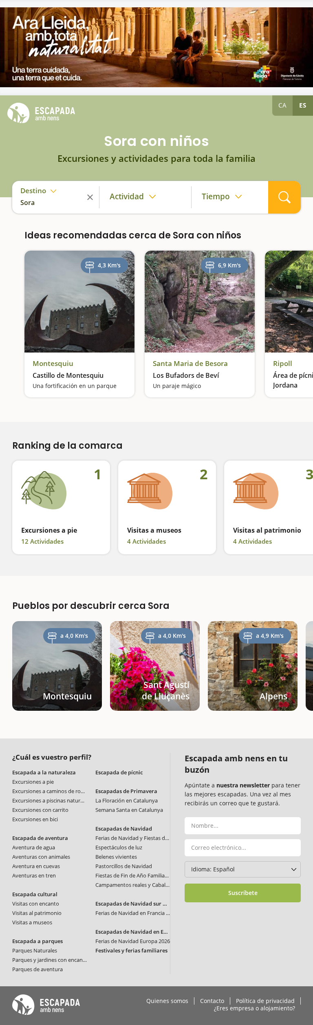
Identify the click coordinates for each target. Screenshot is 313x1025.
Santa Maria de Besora (190, 363)
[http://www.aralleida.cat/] (156, 47)
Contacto (212, 1001)
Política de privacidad (265, 1001)
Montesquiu (53, 363)
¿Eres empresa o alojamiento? (254, 1008)
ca (282, 105)
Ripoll (282, 363)
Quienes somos (167, 1001)
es (302, 105)
